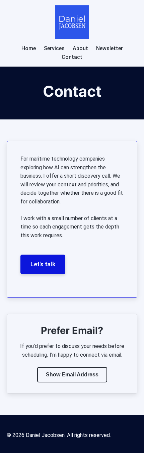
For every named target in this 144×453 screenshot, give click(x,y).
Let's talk (42, 264)
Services (54, 48)
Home (28, 48)
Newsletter (109, 48)
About (80, 48)
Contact (72, 57)
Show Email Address (72, 374)
